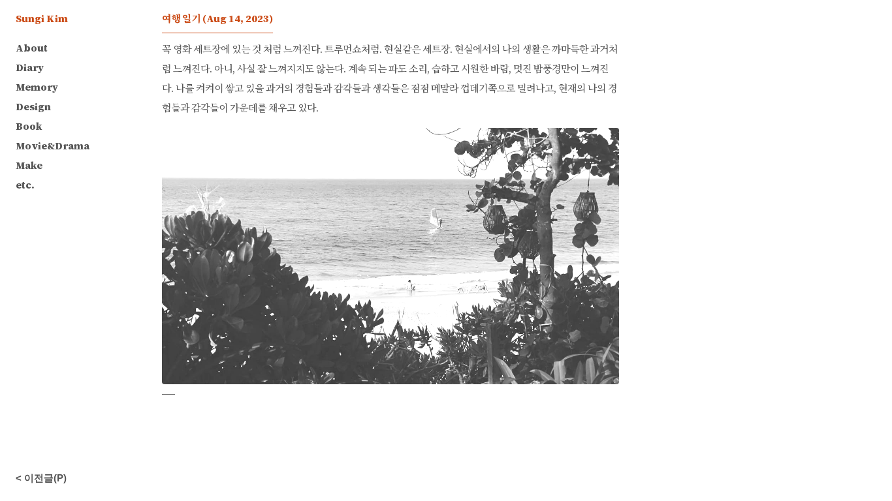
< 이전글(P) (41, 477)
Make (29, 165)
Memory (37, 87)
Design (33, 107)
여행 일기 (217, 18)
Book (29, 126)
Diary (30, 67)
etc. (25, 185)
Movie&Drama (52, 146)
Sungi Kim (42, 18)
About (32, 48)
